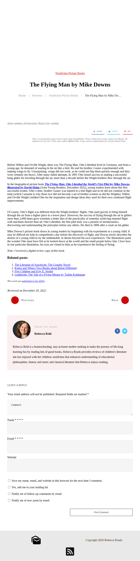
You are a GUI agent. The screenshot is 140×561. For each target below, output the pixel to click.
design (10, 123)
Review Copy (44, 123)
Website (11, 457)
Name (15, 420)
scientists (55, 123)
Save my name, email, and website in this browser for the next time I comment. (57, 480)
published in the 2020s (33, 281)
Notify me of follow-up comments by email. (37, 493)
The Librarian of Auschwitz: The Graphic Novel (42, 264)
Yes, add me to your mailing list (29, 487)
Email (15, 438)
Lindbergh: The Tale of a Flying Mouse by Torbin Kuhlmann (50, 274)
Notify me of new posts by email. (31, 500)
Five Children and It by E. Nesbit (34, 271)
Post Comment (101, 512)
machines (18, 123)
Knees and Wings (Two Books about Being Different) (46, 268)
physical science (30, 123)
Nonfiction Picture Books (70, 73)
